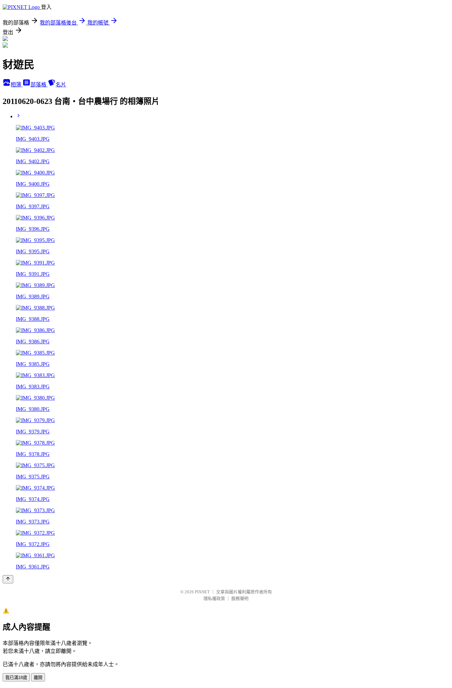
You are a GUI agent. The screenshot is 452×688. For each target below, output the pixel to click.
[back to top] (8, 579)
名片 (61, 84)
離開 (38, 677)
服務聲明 (240, 598)
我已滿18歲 (16, 677)
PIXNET (202, 591)
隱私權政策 (214, 598)
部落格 (39, 84)
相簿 (17, 84)
